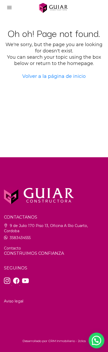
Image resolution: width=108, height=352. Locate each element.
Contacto (12, 248)
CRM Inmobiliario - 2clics (67, 341)
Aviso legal (13, 301)
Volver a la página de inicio (54, 76)
